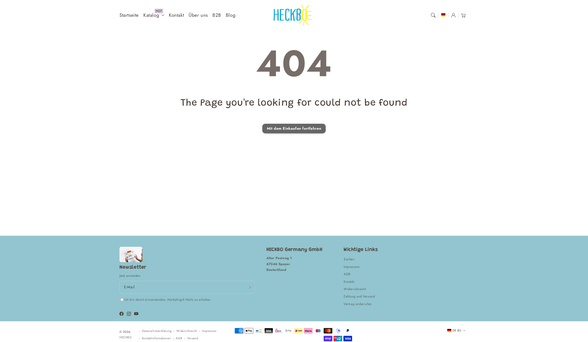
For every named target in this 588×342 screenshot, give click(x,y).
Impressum (351, 266)
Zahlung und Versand (359, 296)
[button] (433, 15)
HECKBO (125, 337)
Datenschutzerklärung (157, 331)
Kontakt (349, 281)
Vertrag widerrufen (358, 304)
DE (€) (456, 330)
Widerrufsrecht (355, 289)
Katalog (151, 15)
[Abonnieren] (250, 287)
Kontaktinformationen (156, 338)
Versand (192, 338)
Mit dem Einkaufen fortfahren (294, 128)
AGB (347, 274)
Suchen (349, 259)
